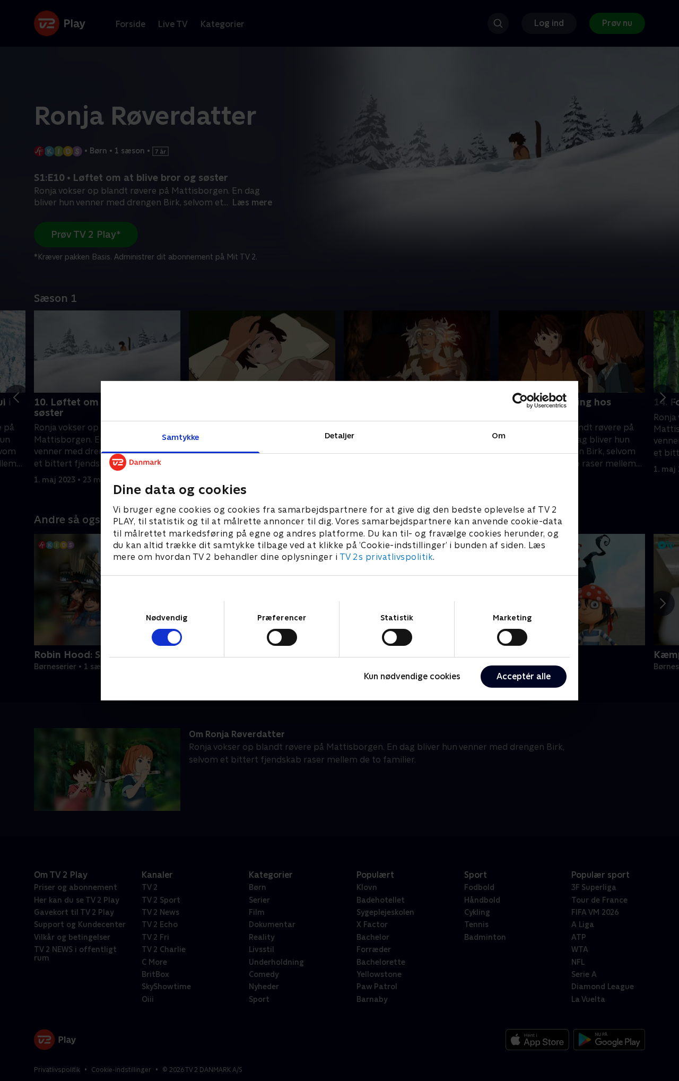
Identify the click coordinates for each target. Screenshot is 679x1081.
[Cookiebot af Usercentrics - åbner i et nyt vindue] (520, 401)
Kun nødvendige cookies (412, 676)
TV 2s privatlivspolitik (386, 557)
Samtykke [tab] (180, 436)
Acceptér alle (524, 676)
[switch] (282, 637)
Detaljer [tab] (340, 434)
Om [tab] (499, 434)
